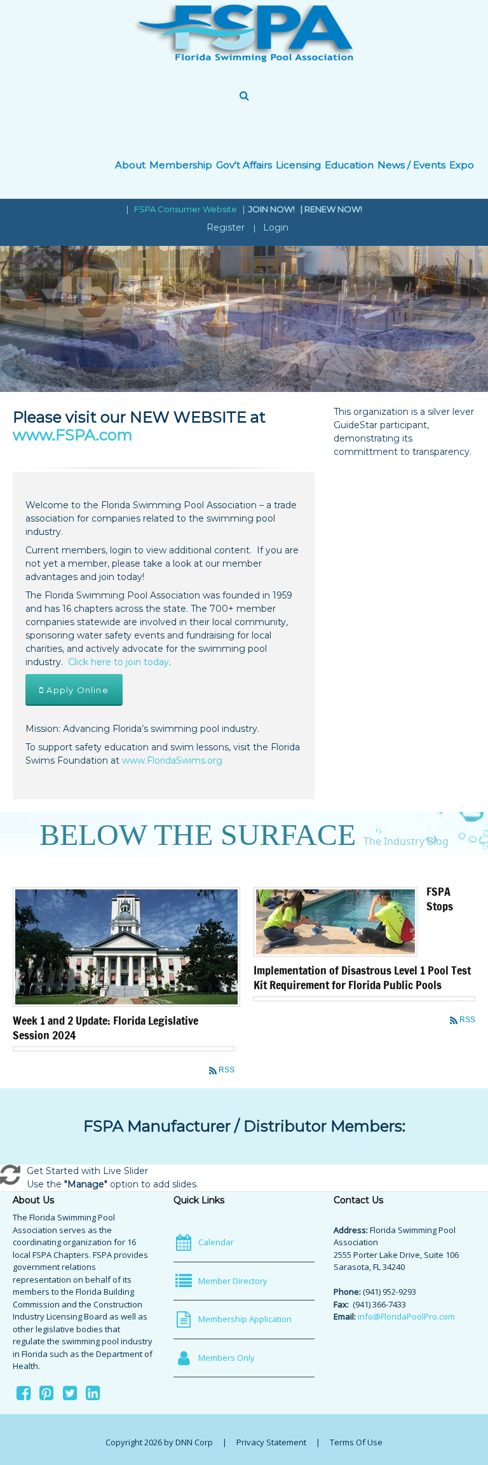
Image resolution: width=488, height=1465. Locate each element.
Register (226, 227)
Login (275, 227)
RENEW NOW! (333, 209)
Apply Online (76, 690)
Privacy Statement (271, 1442)
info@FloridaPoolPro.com (406, 1316)
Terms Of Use (356, 1442)
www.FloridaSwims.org (172, 760)
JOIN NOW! (272, 209)
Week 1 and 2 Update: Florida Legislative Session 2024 (105, 1027)
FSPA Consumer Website (185, 209)
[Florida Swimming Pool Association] (244, 33)
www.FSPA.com (73, 435)
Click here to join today (118, 662)
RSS (226, 1069)
